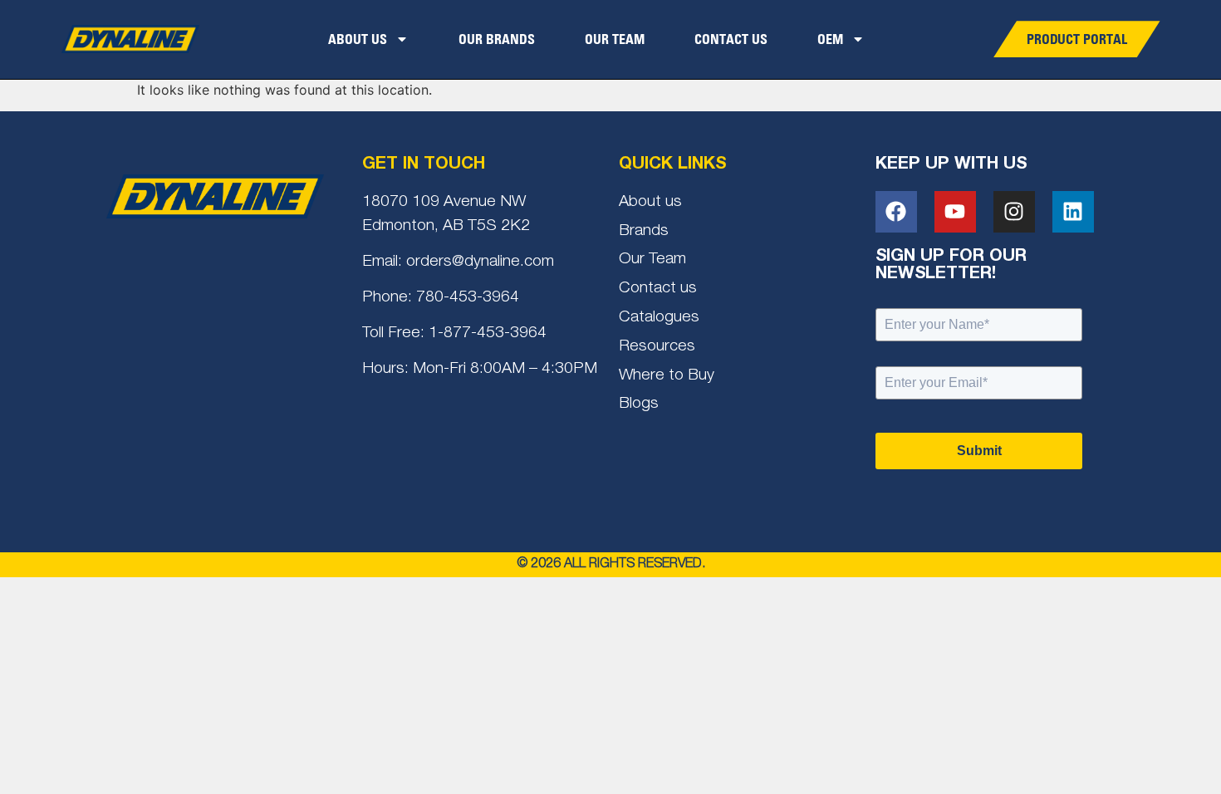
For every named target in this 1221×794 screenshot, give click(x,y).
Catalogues (659, 318)
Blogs (639, 404)
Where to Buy (666, 376)
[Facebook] (896, 212)
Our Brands (496, 39)
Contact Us (730, 39)
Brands (644, 231)
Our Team (615, 39)
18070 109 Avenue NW (444, 202)
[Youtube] (955, 212)
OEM (830, 39)
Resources (657, 347)
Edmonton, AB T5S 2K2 (446, 226)
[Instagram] (1014, 212)
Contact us (658, 289)
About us (650, 202)
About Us (357, 39)
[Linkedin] (1073, 212)
